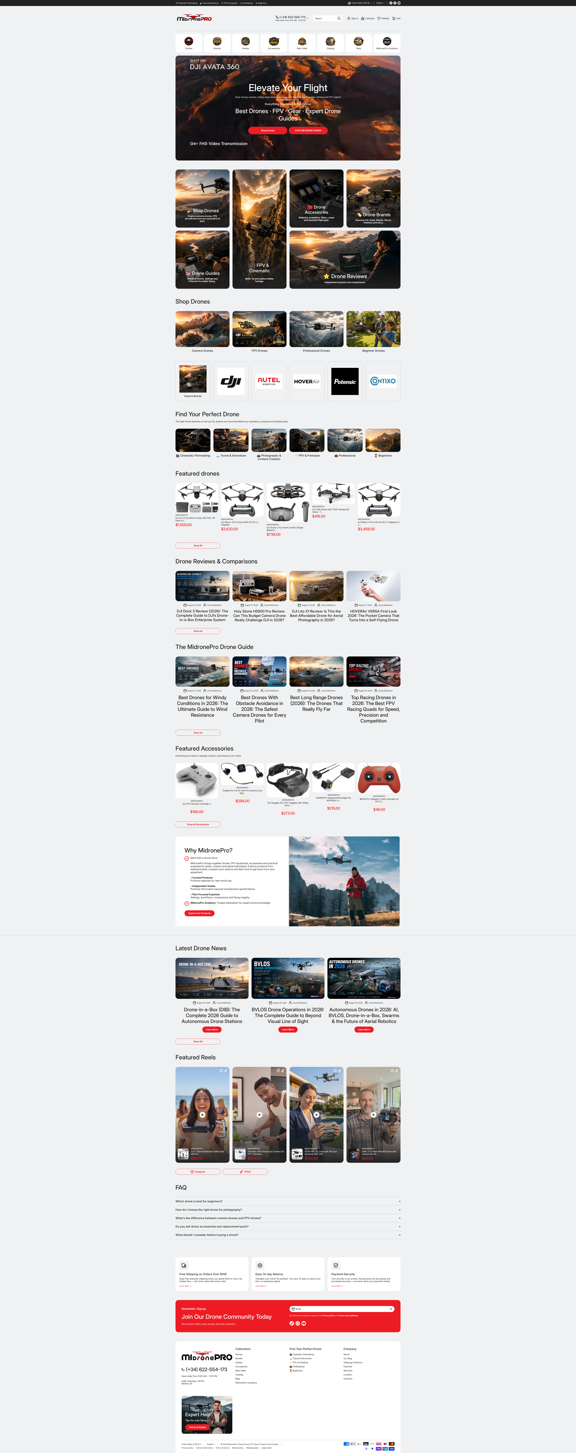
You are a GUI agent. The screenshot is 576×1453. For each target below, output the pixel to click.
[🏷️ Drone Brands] (373, 198)
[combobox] (328, 18)
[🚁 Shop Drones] (203, 198)
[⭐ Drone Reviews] (345, 260)
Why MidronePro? (208, 850)
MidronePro (182, 515)
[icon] (221, 1070)
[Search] (339, 18)
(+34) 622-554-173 (293, 17)
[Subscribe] (390, 1309)
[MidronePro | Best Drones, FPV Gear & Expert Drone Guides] (194, 18)
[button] (396, 18)
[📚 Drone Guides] (203, 260)
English (379, 3)
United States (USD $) (191, 1444)
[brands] (230, 381)
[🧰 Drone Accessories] (317, 198)
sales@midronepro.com (193, 1388)
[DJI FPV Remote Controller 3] (197, 780)
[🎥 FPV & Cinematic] (259, 229)
